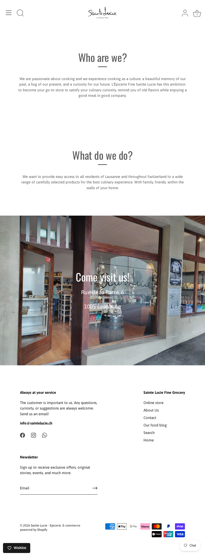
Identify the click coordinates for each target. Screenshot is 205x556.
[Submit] (95, 488)
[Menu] (8, 12)
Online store (154, 403)
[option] (102, 290)
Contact (150, 418)
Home (149, 440)
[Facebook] (22, 435)
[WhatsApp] (44, 435)
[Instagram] (33, 435)
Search (149, 432)
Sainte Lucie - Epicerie (46, 525)
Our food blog (155, 425)
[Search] (20, 13)
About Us (151, 410)
